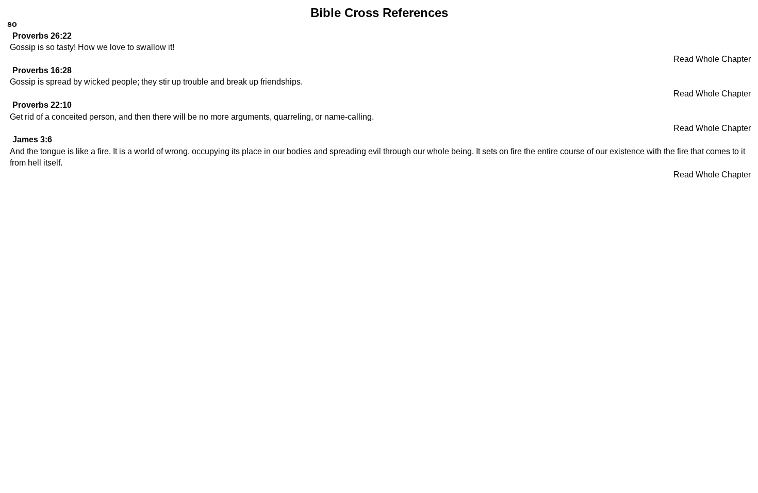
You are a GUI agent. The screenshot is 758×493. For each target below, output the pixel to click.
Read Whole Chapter (712, 59)
